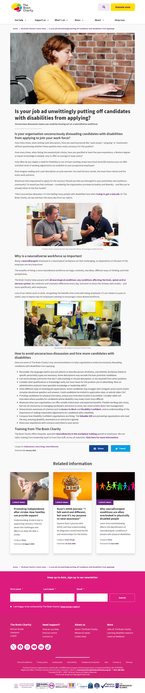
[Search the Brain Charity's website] (104, 7)
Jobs (106, 662)
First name (16, 589)
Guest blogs (40, 446)
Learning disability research (120, 632)
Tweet (122, 448)
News (85, 19)
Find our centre (49, 632)
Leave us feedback (115, 636)
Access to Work (69, 409)
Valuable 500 (86, 416)
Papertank (86, 674)
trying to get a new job (108, 194)
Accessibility (72, 662)
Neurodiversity (52, 446)
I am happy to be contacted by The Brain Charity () (46, 606)
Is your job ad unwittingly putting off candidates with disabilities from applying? (82, 28)
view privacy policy (70, 606)
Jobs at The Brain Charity (119, 629)
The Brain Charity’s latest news (33, 28)
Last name (49, 589)
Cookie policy (57, 662)
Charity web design (62, 674)
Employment (29, 446)
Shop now (120, 20)
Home (15, 28)
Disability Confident (91, 409)
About (105, 19)
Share (100, 448)
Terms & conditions (24, 662)
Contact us (47, 636)
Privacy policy (42, 662)
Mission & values (82, 632)
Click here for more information (102, 437)
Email (80, 589)
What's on (65, 19)
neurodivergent (30, 260)
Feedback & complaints (91, 662)
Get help (25, 19)
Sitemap (129, 662)
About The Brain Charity (86, 629)
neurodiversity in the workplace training (76, 433)
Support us (45, 19)
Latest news (80, 636)
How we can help (50, 629)
